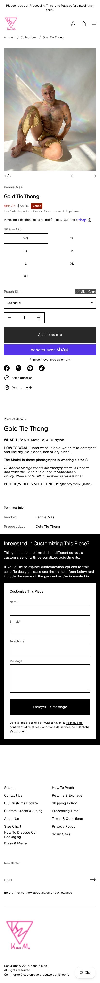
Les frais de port (15, 211)
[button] (83, 24)
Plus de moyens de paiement (50, 359)
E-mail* (15, 622)
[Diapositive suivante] (90, 176)
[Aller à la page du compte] (73, 24)
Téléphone (17, 641)
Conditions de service (55, 727)
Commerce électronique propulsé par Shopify (36, 974)
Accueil (9, 37)
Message (16, 661)
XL (72, 264)
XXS (26, 238)
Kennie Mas (13, 187)
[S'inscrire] (93, 880)
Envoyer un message (50, 707)
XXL (26, 276)
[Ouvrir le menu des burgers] (94, 24)
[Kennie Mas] (11, 24)
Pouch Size (50, 291)
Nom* (14, 602)
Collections (29, 37)
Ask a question (22, 378)
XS (72, 238)
